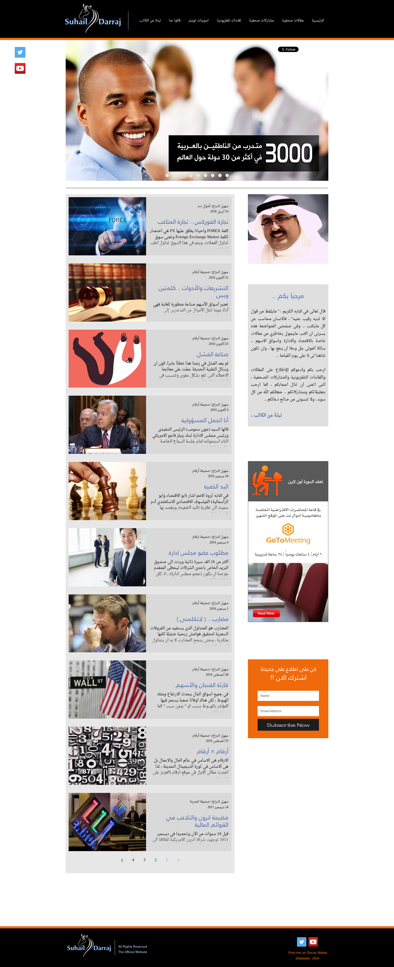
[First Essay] (220, 175)
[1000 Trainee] (182, 175)
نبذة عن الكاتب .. (266, 415)
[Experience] (174, 175)
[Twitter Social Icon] (20, 52)
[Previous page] (178, 860)
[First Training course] (227, 175)
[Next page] (122, 860)
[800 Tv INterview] (198, 175)
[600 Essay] (205, 175)
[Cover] (167, 175)
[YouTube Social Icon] (20, 68)
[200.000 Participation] (191, 175)
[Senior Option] (212, 175)
